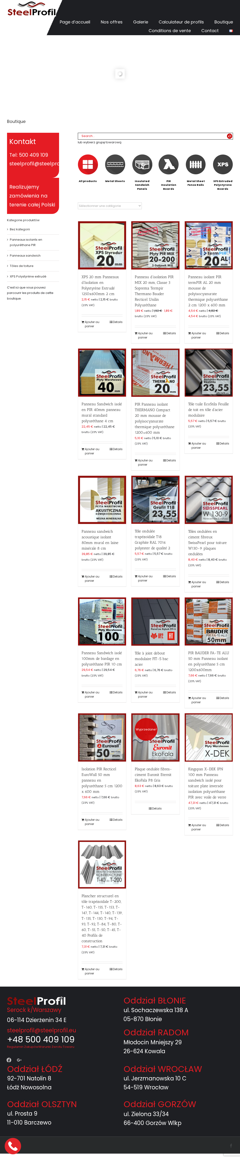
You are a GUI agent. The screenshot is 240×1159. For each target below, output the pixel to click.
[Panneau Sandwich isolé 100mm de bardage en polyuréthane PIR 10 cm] (102, 621)
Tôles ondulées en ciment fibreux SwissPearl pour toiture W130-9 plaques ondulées (207, 542)
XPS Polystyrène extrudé (28, 276)
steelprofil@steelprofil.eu (41, 1030)
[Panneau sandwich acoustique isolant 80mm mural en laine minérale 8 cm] (102, 500)
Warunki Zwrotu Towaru (56, 1047)
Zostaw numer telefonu (13, 1145)
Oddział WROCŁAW (163, 1069)
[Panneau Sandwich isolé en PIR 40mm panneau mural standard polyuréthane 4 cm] (102, 373)
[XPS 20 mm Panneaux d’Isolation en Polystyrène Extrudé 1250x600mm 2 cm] (102, 245)
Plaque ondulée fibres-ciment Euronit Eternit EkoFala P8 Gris (153, 775)
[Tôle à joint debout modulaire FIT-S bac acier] (155, 621)
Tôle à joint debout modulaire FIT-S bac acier (151, 659)
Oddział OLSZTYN (42, 1104)
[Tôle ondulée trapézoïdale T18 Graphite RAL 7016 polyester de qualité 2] (155, 500)
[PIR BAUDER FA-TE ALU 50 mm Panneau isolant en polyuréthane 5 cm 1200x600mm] (209, 621)
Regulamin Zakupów (22, 1047)
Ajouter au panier (92, 324)
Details (118, 322)
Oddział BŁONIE (155, 1001)
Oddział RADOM (156, 1032)
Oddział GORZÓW (160, 1104)
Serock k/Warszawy (34, 1010)
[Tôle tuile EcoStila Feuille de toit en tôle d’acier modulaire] (209, 373)
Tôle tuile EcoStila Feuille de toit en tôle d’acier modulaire (208, 410)
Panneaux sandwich (25, 255)
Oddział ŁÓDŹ (34, 1069)
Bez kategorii (20, 229)
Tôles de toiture (22, 266)
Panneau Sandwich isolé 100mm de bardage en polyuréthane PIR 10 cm (102, 658)
